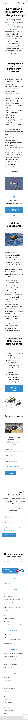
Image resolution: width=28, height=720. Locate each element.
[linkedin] (22, 570)
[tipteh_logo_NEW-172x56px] (4, 3)
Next (22, 561)
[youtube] (18, 570)
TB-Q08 (8, 285)
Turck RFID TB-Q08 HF (13, 27)
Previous (7, 561)
